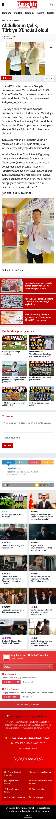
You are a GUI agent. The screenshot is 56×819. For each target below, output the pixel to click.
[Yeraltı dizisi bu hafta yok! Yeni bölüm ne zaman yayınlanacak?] (42, 596)
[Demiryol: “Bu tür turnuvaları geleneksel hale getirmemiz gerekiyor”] (14, 368)
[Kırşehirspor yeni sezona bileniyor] (13, 501)
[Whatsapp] (35, 759)
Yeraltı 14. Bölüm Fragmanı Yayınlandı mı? (13, 546)
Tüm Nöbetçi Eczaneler (29, 704)
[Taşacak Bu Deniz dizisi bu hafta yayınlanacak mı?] (13, 596)
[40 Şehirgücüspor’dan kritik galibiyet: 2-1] (14, 393)
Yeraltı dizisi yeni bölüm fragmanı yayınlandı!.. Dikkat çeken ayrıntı (40, 578)
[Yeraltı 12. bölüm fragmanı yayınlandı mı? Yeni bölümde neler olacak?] (42, 627)
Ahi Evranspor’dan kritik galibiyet (39, 404)
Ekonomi (29, 12)
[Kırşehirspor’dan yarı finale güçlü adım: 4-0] (41, 368)
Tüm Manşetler (38, 789)
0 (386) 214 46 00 (12, 682)
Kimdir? (34, 511)
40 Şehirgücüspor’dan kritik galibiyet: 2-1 (13, 404)
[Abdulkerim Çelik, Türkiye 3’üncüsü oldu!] (28, 58)
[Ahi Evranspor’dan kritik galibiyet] (41, 393)
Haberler (6, 20)
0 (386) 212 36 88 (12, 697)
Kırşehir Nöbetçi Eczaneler (12, 773)
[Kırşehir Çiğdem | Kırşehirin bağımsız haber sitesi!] (27, 4)
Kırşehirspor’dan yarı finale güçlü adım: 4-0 (40, 378)
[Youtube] (30, 759)
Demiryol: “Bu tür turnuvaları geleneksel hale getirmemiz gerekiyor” (14, 379)
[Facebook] (16, 759)
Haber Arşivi (38, 797)
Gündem (6, 12)
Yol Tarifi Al (29, 682)
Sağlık (50, 12)
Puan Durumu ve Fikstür (13, 790)
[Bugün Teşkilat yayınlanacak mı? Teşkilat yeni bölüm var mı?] (42, 532)
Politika (18, 12)
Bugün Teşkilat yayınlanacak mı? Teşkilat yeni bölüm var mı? (41, 547)
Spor (16, 20)
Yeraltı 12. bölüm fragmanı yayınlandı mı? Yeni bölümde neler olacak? (41, 643)
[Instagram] (25, 759)
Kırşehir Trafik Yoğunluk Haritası (40, 782)
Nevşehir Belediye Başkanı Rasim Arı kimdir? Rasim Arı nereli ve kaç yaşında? (42, 516)
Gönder (7, 445)
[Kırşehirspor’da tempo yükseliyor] (14, 342)
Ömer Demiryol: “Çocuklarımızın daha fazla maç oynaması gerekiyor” (40, 353)
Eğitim (40, 12)
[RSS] (40, 759)
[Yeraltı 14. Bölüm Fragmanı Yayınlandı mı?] (13, 532)
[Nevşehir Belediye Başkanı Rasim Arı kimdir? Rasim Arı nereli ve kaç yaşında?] (42, 501)
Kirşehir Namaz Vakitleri (12, 782)
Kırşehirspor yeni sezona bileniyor (12, 515)
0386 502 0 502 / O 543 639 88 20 (30, 743)
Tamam (28, 816)
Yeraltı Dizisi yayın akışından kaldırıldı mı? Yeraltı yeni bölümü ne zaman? (11, 580)
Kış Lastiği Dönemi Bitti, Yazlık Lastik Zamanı (11, 642)
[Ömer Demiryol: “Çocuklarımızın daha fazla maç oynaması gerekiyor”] (41, 342)
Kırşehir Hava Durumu (42, 772)
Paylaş (8, 78)
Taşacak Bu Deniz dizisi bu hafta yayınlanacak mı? (13, 611)
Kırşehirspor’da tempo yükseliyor (11, 352)
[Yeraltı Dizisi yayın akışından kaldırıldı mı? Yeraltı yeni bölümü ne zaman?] (13, 563)
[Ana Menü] (3, 4)
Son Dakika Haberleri (16, 797)
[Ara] (51, 5)
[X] (20, 759)
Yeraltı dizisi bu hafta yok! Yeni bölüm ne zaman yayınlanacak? (41, 612)
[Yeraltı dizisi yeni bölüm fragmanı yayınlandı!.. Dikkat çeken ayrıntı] (42, 563)
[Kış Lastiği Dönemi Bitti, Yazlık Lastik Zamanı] (13, 627)
